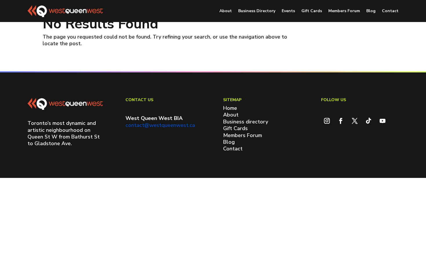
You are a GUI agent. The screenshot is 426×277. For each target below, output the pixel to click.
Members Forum (344, 11)
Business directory (245, 121)
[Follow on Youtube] (382, 121)
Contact (390, 11)
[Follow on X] (355, 121)
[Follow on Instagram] (327, 121)
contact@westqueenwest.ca (160, 125)
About (225, 11)
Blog (371, 11)
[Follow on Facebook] (341, 121)
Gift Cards (311, 11)
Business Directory (256, 11)
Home (230, 108)
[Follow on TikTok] (368, 121)
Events (288, 11)
